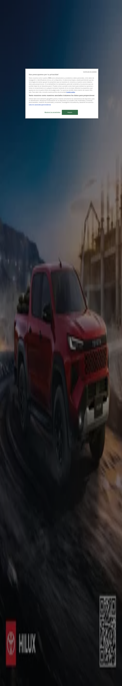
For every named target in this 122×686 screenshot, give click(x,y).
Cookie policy (70, 92)
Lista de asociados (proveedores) (40, 105)
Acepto (70, 112)
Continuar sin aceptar (90, 72)
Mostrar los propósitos (52, 112)
